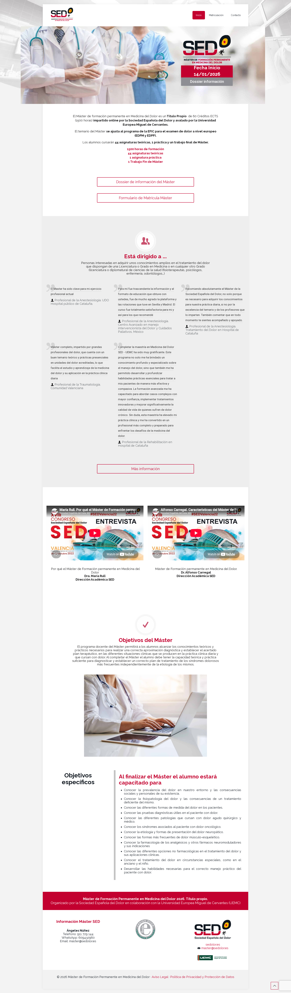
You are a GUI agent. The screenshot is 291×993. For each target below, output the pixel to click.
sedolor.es (213, 944)
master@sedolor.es (214, 948)
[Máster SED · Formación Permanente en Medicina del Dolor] (62, 15)
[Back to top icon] (274, 986)
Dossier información (207, 81)
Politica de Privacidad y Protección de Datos (202, 977)
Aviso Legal (160, 977)
